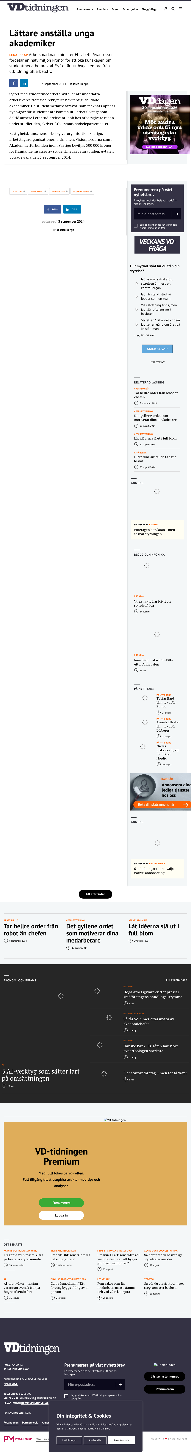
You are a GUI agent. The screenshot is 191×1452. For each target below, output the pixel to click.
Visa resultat (157, 362)
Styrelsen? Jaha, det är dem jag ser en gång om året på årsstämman (160, 324)
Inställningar (69, 1440)
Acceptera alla (121, 1440)
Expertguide (130, 9)
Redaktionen (11, 1422)
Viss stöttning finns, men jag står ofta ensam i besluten (159, 309)
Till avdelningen (176, 980)
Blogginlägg (149, 9)
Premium (102, 9)
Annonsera (48, 1422)
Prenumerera (85, 9)
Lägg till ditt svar (144, 335)
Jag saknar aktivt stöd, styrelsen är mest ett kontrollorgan (157, 283)
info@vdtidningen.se (34, 1402)
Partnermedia (30, 1422)
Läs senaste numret (165, 1376)
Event (115, 9)
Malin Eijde (11, 1383)
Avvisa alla (95, 1440)
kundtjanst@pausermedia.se (38, 1398)
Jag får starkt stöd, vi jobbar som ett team (156, 296)
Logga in (61, 1215)
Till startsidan (95, 894)
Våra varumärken (46, 1439)
